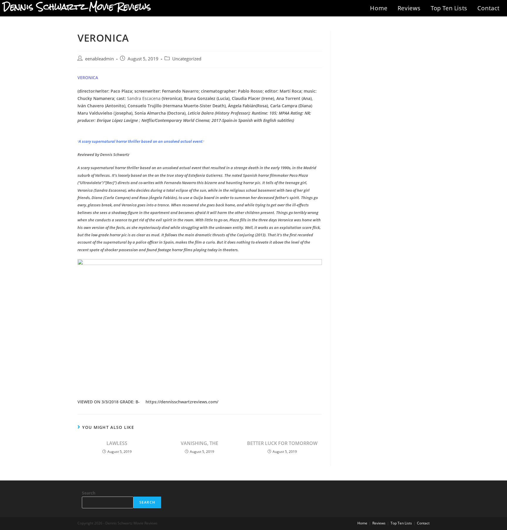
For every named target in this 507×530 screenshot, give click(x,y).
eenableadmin (99, 59)
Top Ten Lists (449, 8)
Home (378, 8)
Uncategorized (186, 59)
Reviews (409, 8)
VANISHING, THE (199, 443)
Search (88, 493)
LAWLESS (117, 443)
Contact (488, 8)
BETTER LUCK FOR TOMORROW (282, 443)
